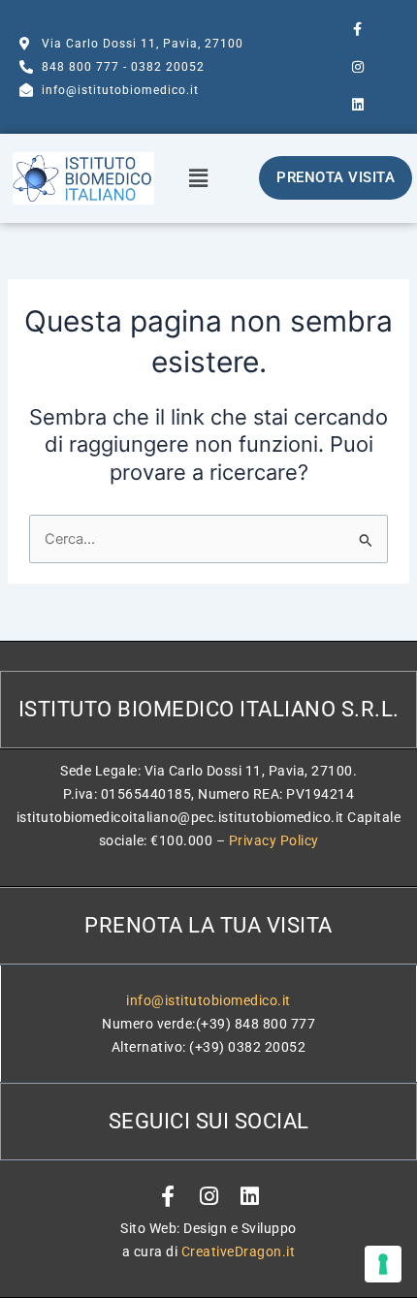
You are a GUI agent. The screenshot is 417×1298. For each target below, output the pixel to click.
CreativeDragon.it (238, 1251)
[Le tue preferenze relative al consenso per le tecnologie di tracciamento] (383, 1264)
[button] (197, 178)
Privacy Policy (274, 840)
